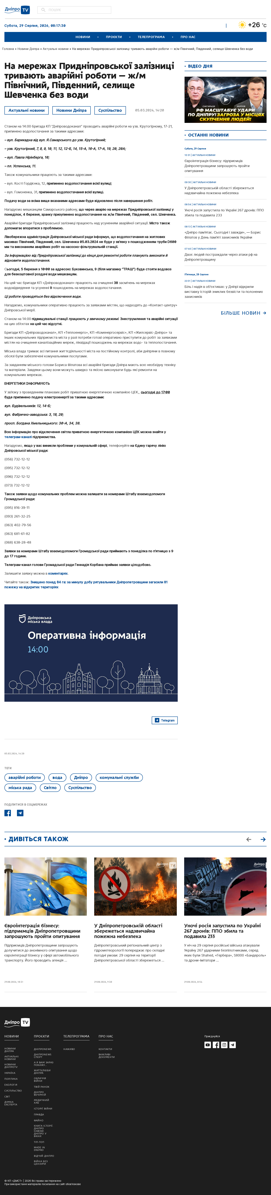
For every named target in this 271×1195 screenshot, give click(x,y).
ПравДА (39, 1114)
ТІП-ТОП (39, 1142)
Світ (7, 1096)
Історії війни (43, 1108)
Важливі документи (107, 1055)
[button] (263, 838)
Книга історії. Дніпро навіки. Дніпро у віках (43, 1131)
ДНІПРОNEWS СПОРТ (42, 1055)
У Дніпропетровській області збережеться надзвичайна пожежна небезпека (128, 931)
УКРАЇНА (9, 1073)
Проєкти (114, 37)
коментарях (58, 573)
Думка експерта (10, 1103)
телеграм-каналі (18, 437)
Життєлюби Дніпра (42, 1071)
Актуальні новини (56, 49)
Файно (39, 1120)
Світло (50, 787)
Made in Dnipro (39, 1148)
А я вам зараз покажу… (43, 1063)
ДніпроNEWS (42, 1049)
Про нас (188, 37)
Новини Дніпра (28, 49)
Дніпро (81, 777)
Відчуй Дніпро (44, 1156)
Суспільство (110, 110)
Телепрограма (151, 37)
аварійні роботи (24, 777)
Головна (8, 49)
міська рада (20, 787)
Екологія (10, 1085)
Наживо (69, 1049)
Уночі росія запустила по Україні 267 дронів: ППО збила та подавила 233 (222, 931)
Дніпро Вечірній (40, 1093)
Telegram (168, 720)
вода (57, 777)
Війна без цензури (41, 1162)
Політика (11, 1079)
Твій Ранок (41, 1087)
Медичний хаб (41, 1101)
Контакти (105, 1049)
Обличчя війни (40, 1079)
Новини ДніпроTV (11, 1065)
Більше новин (240, 313)
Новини (83, 37)
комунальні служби (119, 777)
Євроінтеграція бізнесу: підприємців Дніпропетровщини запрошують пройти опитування (42, 931)
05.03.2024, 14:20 (149, 110)
